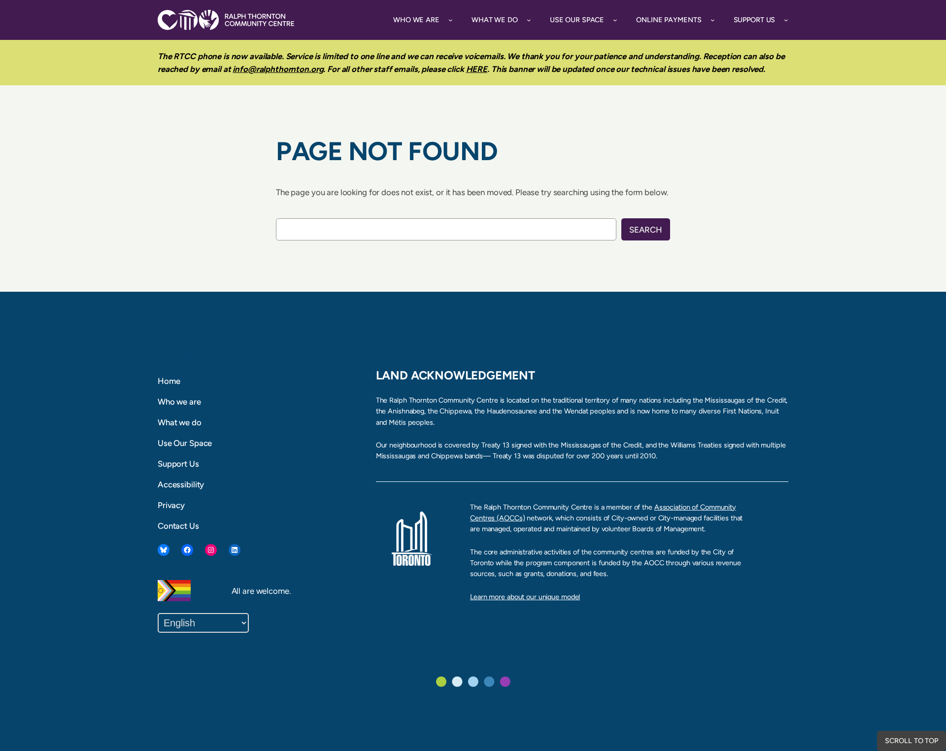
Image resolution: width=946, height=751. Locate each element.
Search (645, 230)
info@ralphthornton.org (278, 69)
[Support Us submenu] (786, 20)
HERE (476, 69)
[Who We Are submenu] (450, 20)
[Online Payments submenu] (712, 20)
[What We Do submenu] (529, 20)
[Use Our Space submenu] (615, 20)
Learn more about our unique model (525, 596)
